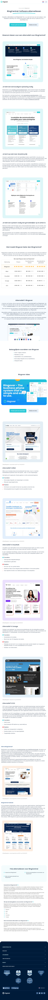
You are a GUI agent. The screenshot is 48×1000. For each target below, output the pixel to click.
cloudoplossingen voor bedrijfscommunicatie (27, 749)
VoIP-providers (42, 234)
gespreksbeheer (40, 306)
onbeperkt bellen (11, 306)
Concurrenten (21, 8)
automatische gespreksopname (31, 95)
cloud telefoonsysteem (7, 227)
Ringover (7, 266)
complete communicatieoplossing (19, 89)
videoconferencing (14, 313)
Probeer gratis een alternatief (18, 24)
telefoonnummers (18, 753)
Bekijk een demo (33, 24)
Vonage (7, 280)
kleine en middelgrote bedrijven (31, 99)
